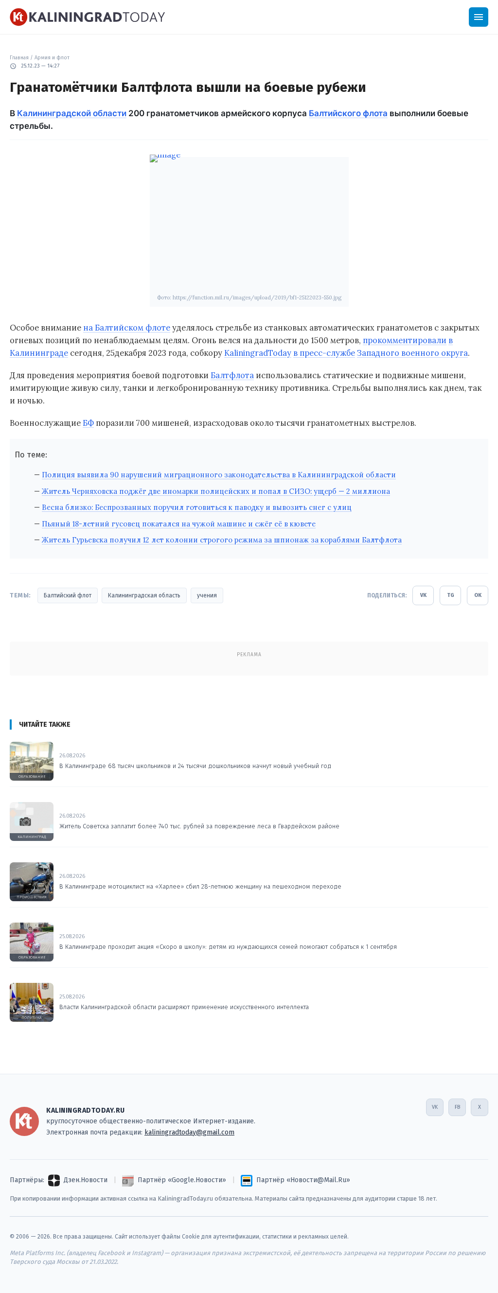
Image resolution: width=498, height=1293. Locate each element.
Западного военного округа (412, 353)
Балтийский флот (67, 595)
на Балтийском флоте (126, 327)
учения (207, 595)
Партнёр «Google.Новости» (182, 1180)
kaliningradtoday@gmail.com (189, 1132)
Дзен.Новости (85, 1180)
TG (450, 595)
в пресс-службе (324, 353)
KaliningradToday (257, 353)
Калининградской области (71, 113)
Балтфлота (232, 375)
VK (423, 595)
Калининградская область (144, 595)
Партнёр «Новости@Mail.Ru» (303, 1180)
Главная (19, 57)
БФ (88, 423)
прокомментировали (404, 340)
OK (477, 595)
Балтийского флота (348, 113)
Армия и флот (52, 57)
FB (457, 1107)
